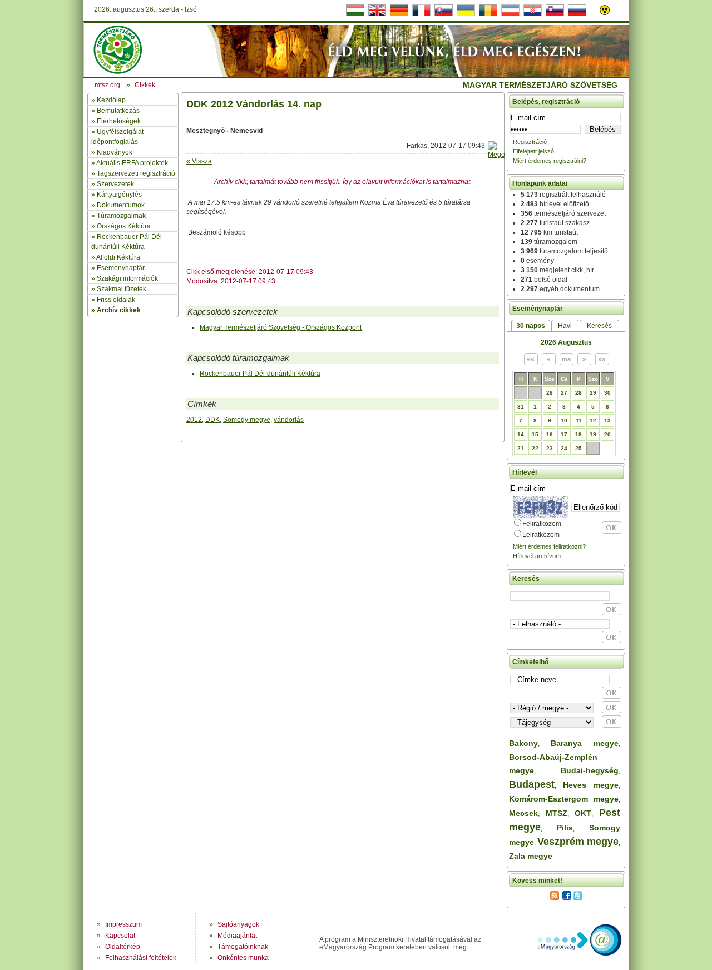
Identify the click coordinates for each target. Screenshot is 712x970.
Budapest (532, 784)
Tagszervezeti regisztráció (136, 173)
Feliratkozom (541, 524)
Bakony (523, 743)
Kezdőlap (111, 100)
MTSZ (556, 813)
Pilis (565, 827)
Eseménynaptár (121, 268)
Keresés (599, 326)
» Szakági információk (124, 278)
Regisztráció (530, 141)
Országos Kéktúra (124, 226)
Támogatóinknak (242, 947)
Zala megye (530, 856)
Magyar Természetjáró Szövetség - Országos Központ (281, 327)
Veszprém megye (578, 841)
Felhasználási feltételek (140, 958)
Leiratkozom (541, 535)
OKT (583, 813)
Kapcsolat (120, 935)
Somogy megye (246, 420)
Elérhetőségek (119, 121)
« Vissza (199, 161)
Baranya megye (585, 743)
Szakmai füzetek (121, 289)
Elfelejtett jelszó (533, 151)
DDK (212, 420)
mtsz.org (107, 85)
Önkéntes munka (243, 958)
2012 (194, 420)
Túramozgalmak (121, 216)
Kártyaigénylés (119, 194)
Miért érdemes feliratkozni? (549, 546)
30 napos (530, 326)
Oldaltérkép (122, 947)
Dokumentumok (121, 205)
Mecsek (523, 813)
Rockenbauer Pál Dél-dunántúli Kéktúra (260, 373)
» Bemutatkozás (115, 111)
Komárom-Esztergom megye (564, 798)
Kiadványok (114, 152)
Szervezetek (115, 184)
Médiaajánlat (237, 935)
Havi (565, 326)
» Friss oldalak (113, 300)
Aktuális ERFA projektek (132, 163)
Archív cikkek (119, 310)
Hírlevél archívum (537, 556)
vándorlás (289, 420)
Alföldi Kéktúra (118, 257)
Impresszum (123, 924)
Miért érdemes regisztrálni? (549, 160)
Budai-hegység (590, 770)
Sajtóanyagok (238, 924)
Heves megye (591, 784)
